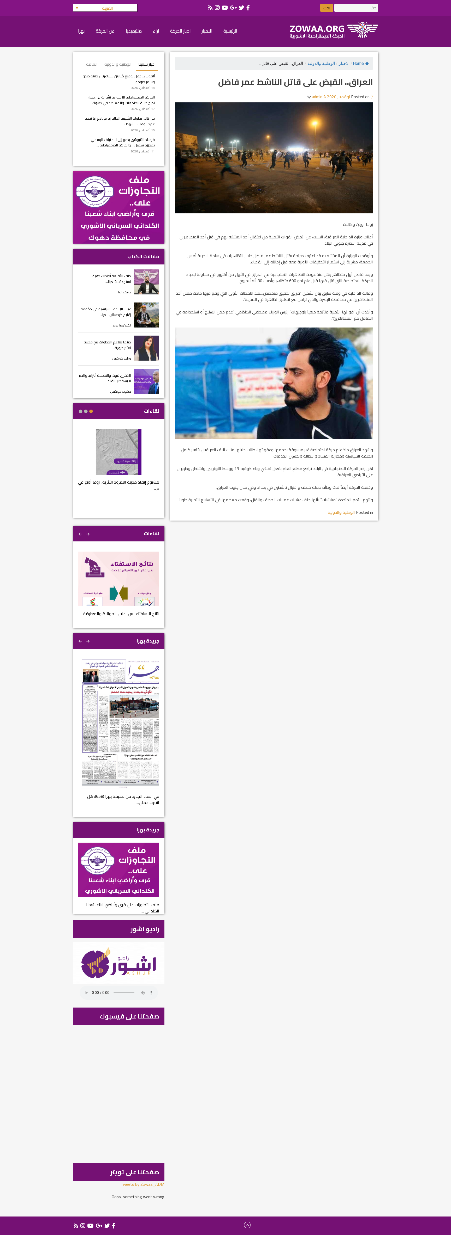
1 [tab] (91, 411)
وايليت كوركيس (121, 358)
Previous (88, 533)
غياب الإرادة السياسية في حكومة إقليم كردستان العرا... (106, 311)
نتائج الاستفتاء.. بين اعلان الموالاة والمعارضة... (120, 614)
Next (80, 533)
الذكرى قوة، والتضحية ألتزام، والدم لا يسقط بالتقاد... (105, 378)
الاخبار (344, 63)
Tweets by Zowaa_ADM (142, 1184)
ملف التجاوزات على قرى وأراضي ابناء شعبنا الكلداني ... (122, 908)
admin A (319, 97)
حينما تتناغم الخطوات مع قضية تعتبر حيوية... (107, 344)
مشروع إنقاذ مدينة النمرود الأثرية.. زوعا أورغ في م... (118, 485)
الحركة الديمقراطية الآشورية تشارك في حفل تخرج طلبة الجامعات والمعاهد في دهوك (121, 100)
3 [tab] (80, 411)
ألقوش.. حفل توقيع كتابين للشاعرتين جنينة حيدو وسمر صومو (119, 78)
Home (358, 63)
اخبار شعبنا (147, 64)
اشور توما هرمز (121, 325)
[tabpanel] (118, 463)
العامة (92, 64)
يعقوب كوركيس (120, 391)
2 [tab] (85, 411)
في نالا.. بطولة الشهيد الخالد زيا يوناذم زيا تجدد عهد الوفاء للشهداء (120, 121)
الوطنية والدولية (321, 63)
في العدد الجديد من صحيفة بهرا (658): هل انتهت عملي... (123, 799)
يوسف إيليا (124, 292)
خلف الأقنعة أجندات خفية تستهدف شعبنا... (111, 278)
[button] (105, 8)
